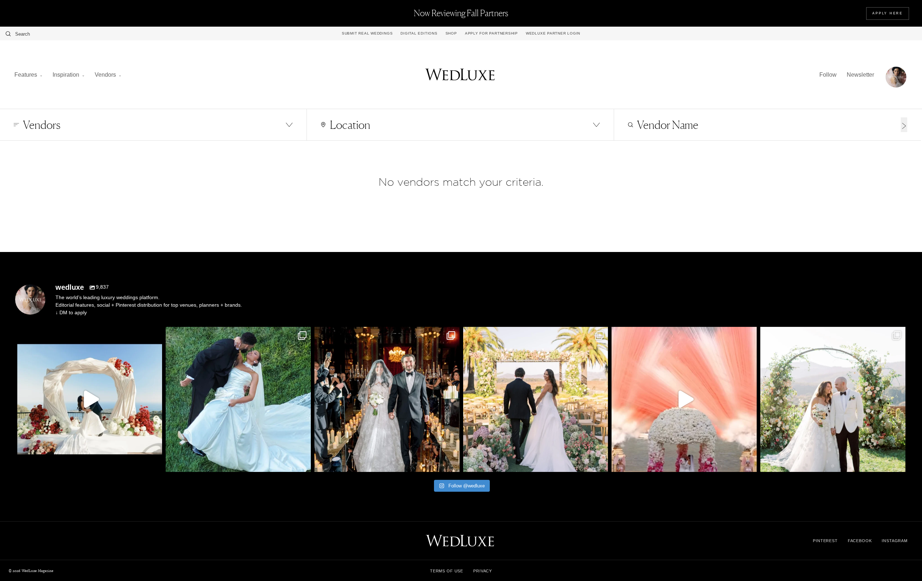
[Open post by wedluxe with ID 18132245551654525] (535, 399)
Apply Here (887, 13)
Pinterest (825, 541)
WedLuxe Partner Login (553, 33)
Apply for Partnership (491, 33)
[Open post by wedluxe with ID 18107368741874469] (89, 399)
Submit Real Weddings (367, 33)
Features (25, 75)
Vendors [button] (42, 124)
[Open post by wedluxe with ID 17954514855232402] (238, 399)
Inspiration (66, 75)
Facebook (860, 541)
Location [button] (350, 124)
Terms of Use (446, 571)
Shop (451, 33)
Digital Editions (418, 33)
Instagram (895, 541)
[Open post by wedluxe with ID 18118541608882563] (387, 399)
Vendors (105, 75)
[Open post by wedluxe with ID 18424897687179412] (832, 399)
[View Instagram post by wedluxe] (154, 463)
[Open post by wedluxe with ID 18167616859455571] (684, 399)
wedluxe (88, 334)
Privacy (482, 571)
